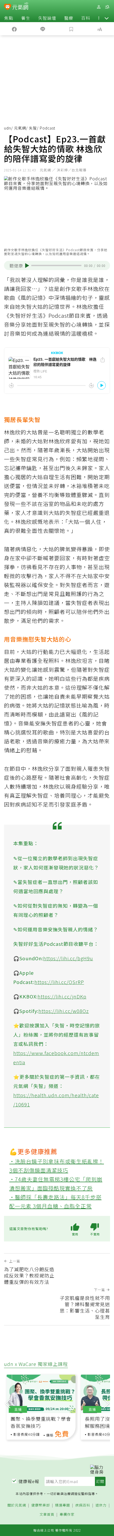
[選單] (107, 7)
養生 (25, 18)
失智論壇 (47, 18)
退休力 (101, 1505)
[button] (106, 18)
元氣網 (20, 128)
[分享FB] (14, 28)
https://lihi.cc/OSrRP (59, 981)
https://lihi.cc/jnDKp (62, 996)
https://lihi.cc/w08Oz (63, 1010)
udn (7, 128)
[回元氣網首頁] (20, 7)
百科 (85, 18)
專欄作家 (67, 1515)
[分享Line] (43, 28)
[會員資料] (98, 7)
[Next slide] (106, 1403)
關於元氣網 (16, 1505)
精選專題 (62, 1505)
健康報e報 (29, 1481)
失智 (33, 128)
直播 (18, 1409)
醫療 (68, 18)
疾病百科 (82, 1505)
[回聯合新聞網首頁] (7, 7)
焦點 (8, 18)
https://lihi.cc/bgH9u (68, 958)
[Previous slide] (8, 1403)
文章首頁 (47, 1515)
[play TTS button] (27, 265)
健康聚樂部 (40, 1505)
